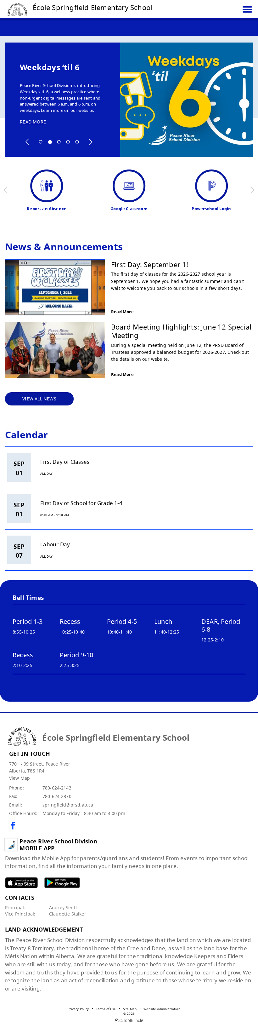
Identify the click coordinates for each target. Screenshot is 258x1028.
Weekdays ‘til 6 (49, 67)
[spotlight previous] (27, 141)
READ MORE (33, 122)
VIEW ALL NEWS (39, 399)
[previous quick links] (6, 190)
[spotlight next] (90, 141)
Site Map (130, 1009)
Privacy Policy (78, 1009)
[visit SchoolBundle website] (129, 1020)
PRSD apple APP (21, 882)
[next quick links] (252, 189)
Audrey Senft (63, 907)
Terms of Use (106, 1009)
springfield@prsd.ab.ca (67, 805)
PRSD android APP (62, 882)
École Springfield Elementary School (92, 7)
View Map (19, 778)
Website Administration (161, 1009)
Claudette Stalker (67, 914)
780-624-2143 (56, 788)
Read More (122, 311)
